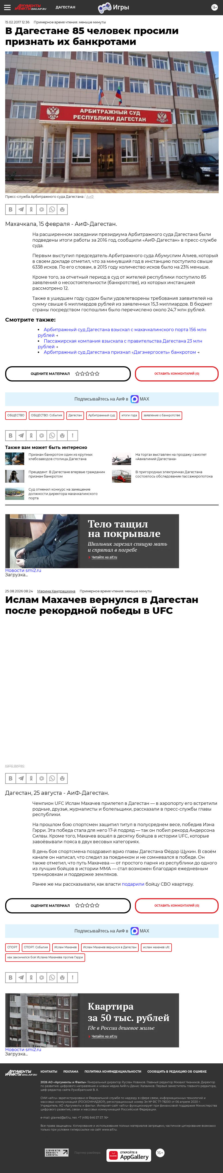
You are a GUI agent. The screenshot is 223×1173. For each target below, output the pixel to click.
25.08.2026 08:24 (19, 591)
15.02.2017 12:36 (17, 22)
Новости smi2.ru (23, 570)
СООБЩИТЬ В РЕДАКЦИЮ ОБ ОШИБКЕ (177, 1071)
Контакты (49, 1071)
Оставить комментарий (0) (176, 373)
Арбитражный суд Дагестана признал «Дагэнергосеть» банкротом (120, 352)
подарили (133, 884)
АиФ (90, 197)
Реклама (70, 1071)
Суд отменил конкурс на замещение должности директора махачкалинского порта (63, 493)
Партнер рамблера (87, 1152)
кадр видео (14, 765)
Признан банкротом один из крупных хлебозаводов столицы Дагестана (60, 456)
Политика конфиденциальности (113, 1071)
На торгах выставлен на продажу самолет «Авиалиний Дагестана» (171, 456)
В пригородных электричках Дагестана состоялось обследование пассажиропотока (174, 474)
